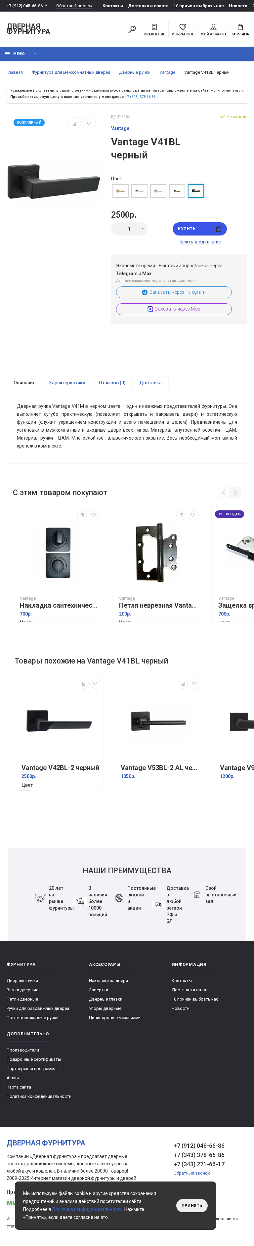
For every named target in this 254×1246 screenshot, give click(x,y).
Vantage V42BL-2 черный (60, 768)
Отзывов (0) (112, 382)
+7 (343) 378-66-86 (140, 97)
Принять (192, 1205)
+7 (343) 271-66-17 (199, 1164)
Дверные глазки (105, 999)
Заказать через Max (177, 309)
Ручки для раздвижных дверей (38, 1008)
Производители (23, 1050)
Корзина (240, 34)
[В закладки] (89, 123)
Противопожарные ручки (33, 1017)
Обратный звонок (74, 5)
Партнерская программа (32, 1068)
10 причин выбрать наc (199, 5)
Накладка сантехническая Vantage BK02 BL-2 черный (59, 605)
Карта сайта (19, 1087)
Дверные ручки (22, 980)
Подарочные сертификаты (34, 1059)
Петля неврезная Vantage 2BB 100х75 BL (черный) (158, 605)
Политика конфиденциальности (39, 1096)
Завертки (98, 989)
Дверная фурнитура (28, 29)
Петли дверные (22, 999)
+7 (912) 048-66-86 (25, 5)
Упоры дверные (105, 1008)
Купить (187, 229)
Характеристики (67, 382)
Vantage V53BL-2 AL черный (160, 768)
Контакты (113, 5)
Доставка (150, 382)
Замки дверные (22, 989)
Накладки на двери (108, 980)
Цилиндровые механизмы (115, 1017)
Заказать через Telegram (177, 292)
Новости (238, 5)
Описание (24, 382)
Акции (13, 1077)
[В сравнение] (74, 123)
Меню (19, 54)
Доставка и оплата (148, 5)
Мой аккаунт (213, 34)
